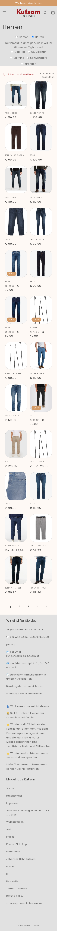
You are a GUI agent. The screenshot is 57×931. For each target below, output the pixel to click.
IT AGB (10, 866)
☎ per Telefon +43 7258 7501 (24, 629)
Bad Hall (19, 52)
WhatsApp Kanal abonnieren (24, 693)
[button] (4, 12)
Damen (23, 37)
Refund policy (14, 896)
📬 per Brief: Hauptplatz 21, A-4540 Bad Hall (27, 665)
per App (11, 644)
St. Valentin (38, 52)
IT (7, 873)
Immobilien (13, 851)
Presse (10, 836)
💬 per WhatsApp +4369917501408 (27, 637)
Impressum (13, 803)
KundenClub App (16, 844)
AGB (9, 829)
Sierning (18, 58)
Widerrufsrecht (15, 822)
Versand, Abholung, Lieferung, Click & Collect (28, 812)
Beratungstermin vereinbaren (24, 686)
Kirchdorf (30, 64)
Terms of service (16, 888)
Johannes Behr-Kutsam (21, 859)
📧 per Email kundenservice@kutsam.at (22, 653)
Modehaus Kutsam (31, 925)
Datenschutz (14, 795)
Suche (10, 788)
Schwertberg (38, 58)
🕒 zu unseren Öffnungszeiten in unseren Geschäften (26, 676)
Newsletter (12, 881)
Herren (39, 37)
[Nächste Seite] (46, 606)
